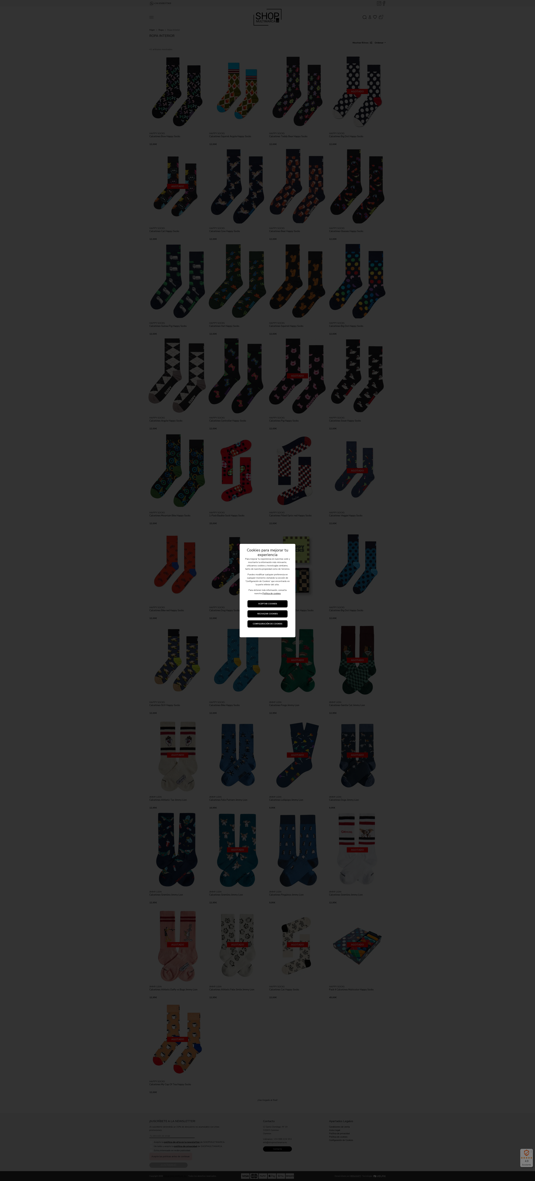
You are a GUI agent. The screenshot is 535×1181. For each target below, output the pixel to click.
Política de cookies (271, 593)
